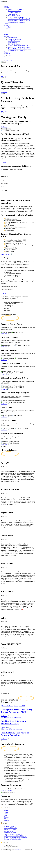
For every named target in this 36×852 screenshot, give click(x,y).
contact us (4, 192)
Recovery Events (9, 826)
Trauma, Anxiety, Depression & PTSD (15, 834)
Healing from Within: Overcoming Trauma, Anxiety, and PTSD (16, 711)
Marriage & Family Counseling (12, 839)
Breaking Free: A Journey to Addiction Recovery (13, 722)
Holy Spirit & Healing (10, 832)
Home (6, 810)
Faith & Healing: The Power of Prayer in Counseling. (15, 734)
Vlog (5, 815)
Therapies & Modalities (10, 828)
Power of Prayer (8, 831)
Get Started (4, 76)
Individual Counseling (10, 829)
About (6, 812)
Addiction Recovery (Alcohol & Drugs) (15, 836)
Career (6, 814)
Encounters (18, 849)
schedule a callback (6, 790)
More (4, 162)
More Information (5, 254)
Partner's (6, 820)
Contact (6, 817)
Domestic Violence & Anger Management (15, 837)
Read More (4, 333)
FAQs (6, 818)
